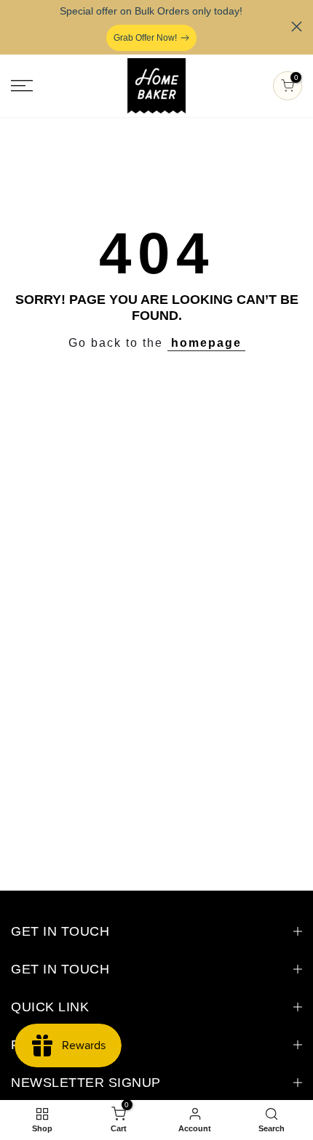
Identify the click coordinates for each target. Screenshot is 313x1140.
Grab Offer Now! (145, 38)
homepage (206, 343)
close (296, 26)
